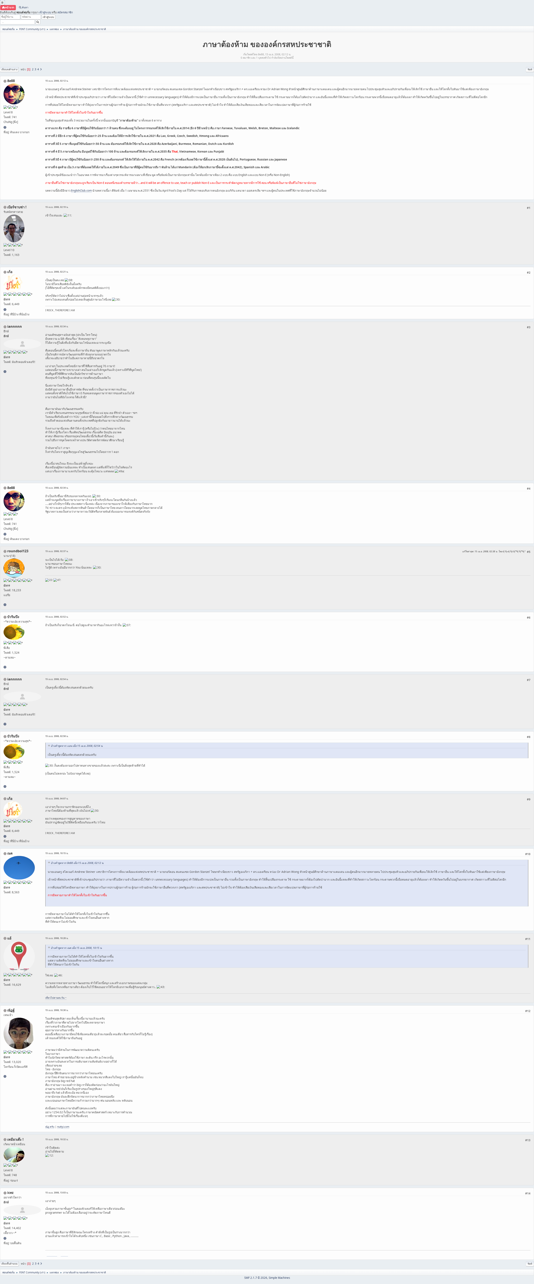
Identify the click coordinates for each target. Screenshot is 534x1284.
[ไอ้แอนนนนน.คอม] (5, 371)
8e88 (11, 80)
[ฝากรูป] (5, 1238)
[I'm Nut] (5, 1076)
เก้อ (10, 271)
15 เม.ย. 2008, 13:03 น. (56, 1192)
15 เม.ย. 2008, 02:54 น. (56, 679)
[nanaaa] (5, 605)
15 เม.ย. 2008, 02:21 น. (56, 271)
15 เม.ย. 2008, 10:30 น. (56, 1010)
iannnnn (14, 326)
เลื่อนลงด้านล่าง (9, 69)
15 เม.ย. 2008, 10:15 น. (56, 853)
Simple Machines (279, 1278)
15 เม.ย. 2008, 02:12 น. (56, 80)
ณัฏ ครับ (49, 1127)
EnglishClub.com (81, 190)
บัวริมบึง (13, 616)
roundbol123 (17, 551)
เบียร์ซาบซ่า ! (16, 207)
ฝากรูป (64, 1254)
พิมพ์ (530, 69)
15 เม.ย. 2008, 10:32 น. (56, 1139)
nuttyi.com (63, 1127)
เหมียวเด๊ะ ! (15, 1139)
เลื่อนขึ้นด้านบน (9, 1263)
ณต (10, 853)
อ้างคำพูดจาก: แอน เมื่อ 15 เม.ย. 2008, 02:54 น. (77, 746)
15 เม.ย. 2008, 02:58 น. (56, 736)
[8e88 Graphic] (5, 127)
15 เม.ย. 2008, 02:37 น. (56, 551)
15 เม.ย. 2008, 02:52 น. (56, 616)
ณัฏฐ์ (11, 1010)
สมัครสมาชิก (65, 12)
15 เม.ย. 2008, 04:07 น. (56, 798)
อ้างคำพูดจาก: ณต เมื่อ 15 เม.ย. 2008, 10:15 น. (76, 948)
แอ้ (9, 938)
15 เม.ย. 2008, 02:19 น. (56, 207)
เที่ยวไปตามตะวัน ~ (56, 998)
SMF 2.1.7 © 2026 (255, 1278)
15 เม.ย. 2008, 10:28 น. (56, 938)
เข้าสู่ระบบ (45, 12)
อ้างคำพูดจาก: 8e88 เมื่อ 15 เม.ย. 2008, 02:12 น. (77, 863)
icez (10, 1192)
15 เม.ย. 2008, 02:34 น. (56, 326)
